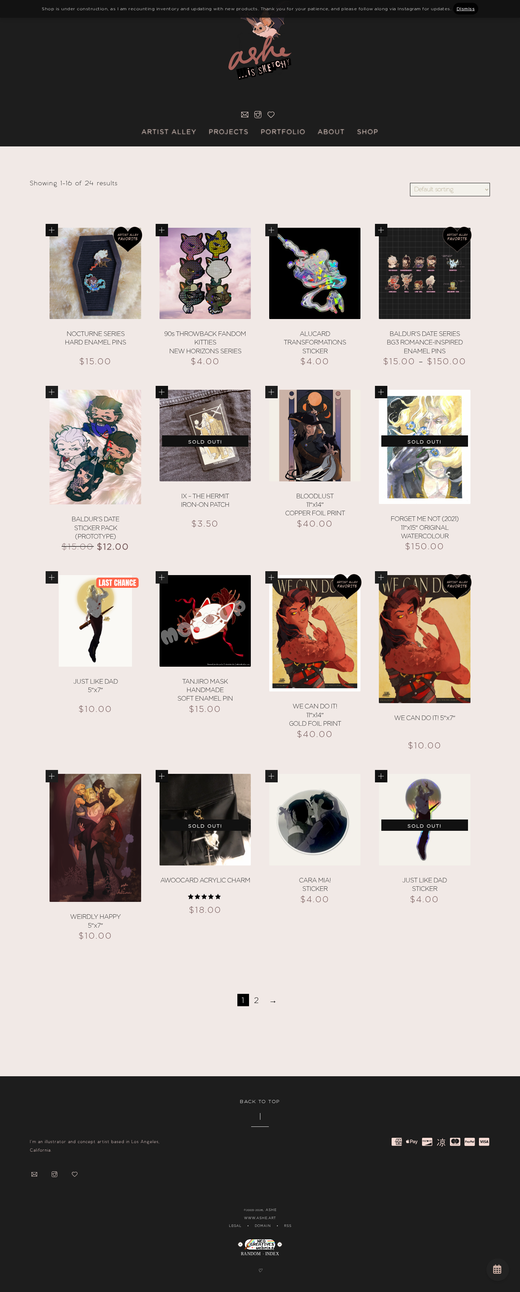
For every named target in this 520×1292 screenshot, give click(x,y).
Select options (52, 230)
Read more (162, 392)
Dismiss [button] (466, 8)
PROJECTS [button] (229, 131)
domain (263, 1225)
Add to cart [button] (271, 230)
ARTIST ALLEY (169, 131)
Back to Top (260, 1101)
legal (235, 1225)
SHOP (368, 131)
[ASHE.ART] (260, 36)
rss (287, 1225)
